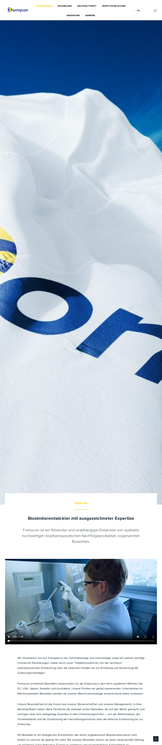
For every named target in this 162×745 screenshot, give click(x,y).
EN (138, 11)
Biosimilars (65, 6)
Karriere (90, 15)
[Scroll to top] (156, 738)
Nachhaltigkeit (87, 6)
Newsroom (73, 15)
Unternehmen (44, 6)
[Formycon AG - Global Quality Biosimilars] (18, 9)
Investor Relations (114, 6)
